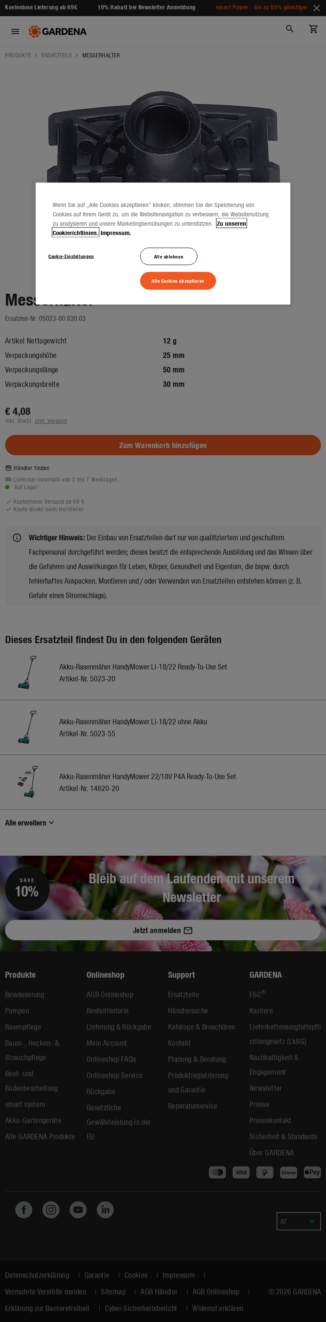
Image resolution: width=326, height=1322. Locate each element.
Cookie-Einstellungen (71, 255)
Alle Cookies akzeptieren (178, 280)
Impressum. (116, 232)
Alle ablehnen (168, 255)
